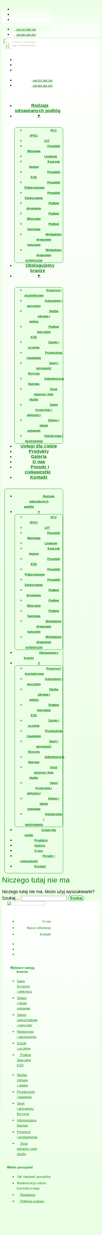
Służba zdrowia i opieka (43, 316)
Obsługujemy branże (40, 268)
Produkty (39, 451)
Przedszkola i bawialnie (44, 355)
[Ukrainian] (33, 95)
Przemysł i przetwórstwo (43, 293)
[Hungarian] (57, 95)
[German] (22, 95)
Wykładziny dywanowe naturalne (44, 240)
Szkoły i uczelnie (43, 345)
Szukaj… (11, 898)
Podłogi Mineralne (43, 216)
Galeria (39, 456)
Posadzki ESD (45, 174)
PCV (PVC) (43, 133)
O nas (38, 461)
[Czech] (27, 95)
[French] (39, 95)
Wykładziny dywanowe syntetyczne (43, 255)
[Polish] (10, 95)
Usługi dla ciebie (39, 446)
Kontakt (38, 477)
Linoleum (50, 156)
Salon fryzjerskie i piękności (42, 410)
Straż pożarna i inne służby (43, 394)
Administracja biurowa (46, 381)
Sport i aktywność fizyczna (43, 368)
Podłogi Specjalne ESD (45, 332)
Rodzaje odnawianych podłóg (37, 108)
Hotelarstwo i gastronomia (44, 438)
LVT (47, 141)
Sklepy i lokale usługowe (43, 425)
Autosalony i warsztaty (44, 303)
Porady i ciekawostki (38, 469)
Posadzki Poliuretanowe (42, 185)
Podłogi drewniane (42, 206)
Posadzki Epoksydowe (42, 195)
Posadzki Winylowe (43, 148)
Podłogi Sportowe (43, 226)
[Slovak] (45, 95)
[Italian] (51, 95)
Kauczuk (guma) (44, 164)
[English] (16, 95)
